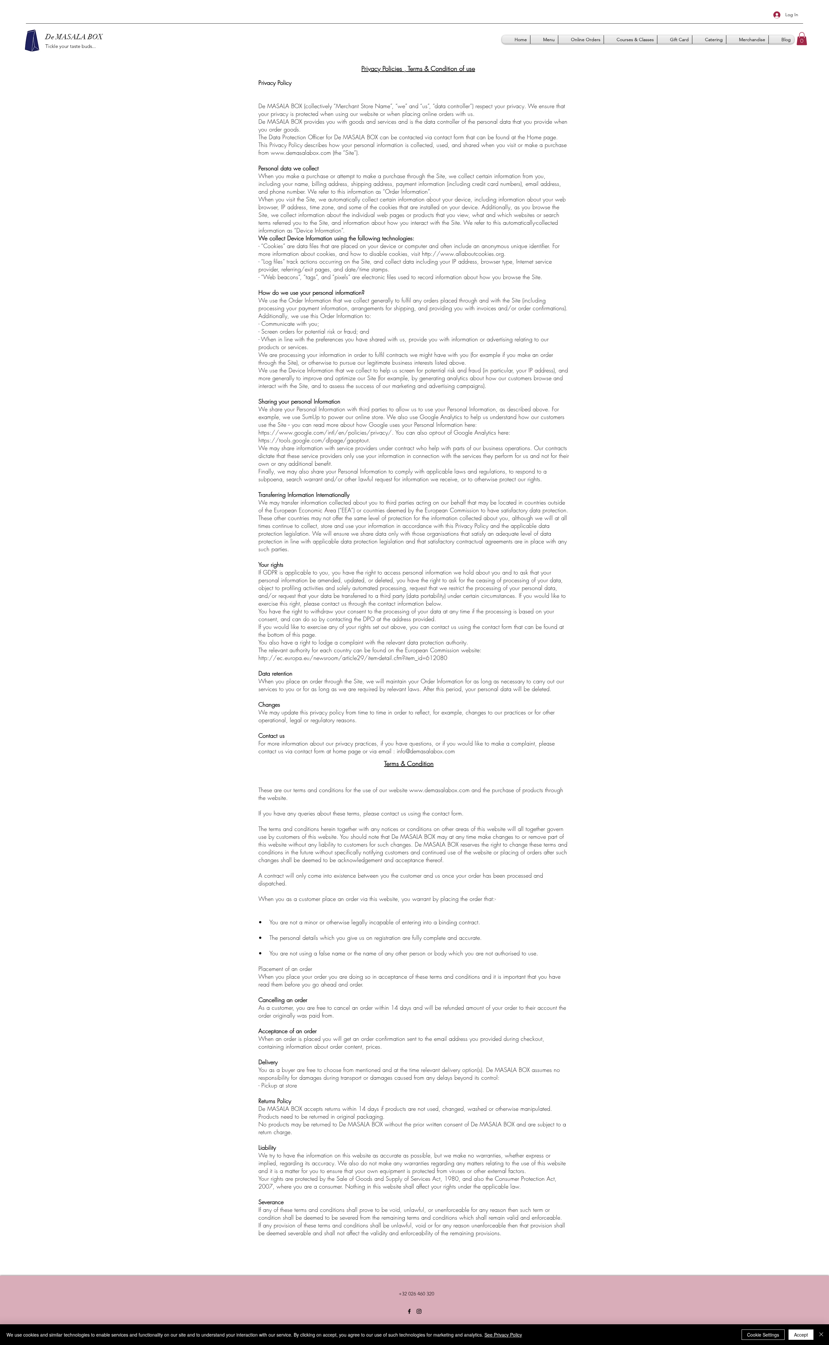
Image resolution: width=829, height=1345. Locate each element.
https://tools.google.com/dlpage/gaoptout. (314, 440)
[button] (801, 38)
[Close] (821, 1334)
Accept (801, 1334)
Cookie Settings (763, 1334)
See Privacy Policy (503, 1334)
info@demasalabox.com (426, 751)
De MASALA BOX (74, 36)
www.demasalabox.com (301, 152)
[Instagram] (419, 1311)
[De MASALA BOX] (409, 1311)
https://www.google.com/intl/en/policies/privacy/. (326, 432)
